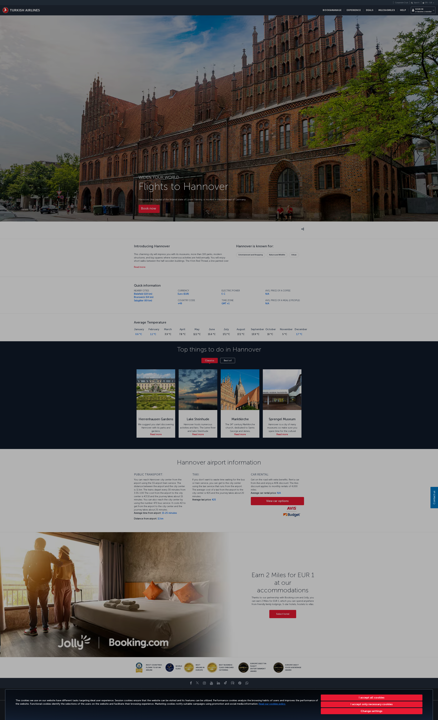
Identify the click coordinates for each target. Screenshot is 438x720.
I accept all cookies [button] (371, 697)
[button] (372, 711)
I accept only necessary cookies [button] (372, 704)
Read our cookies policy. (272, 703)
